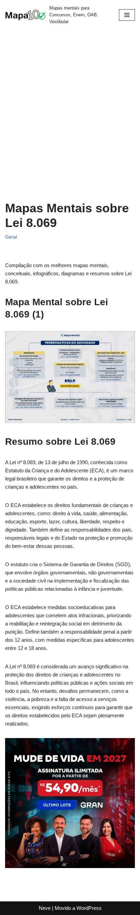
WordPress (89, 908)
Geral (11, 237)
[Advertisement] (70, 120)
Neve (45, 908)
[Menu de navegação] (127, 15)
